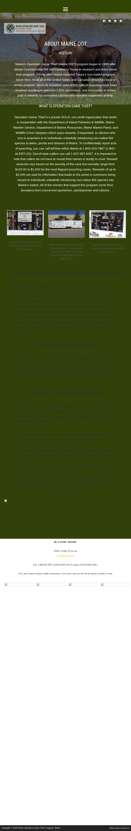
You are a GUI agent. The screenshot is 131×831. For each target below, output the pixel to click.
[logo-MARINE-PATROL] (51, 585)
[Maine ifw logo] (18, 585)
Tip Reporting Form (65, 556)
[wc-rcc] (83, 585)
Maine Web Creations (119, 828)
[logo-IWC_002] (115, 585)
